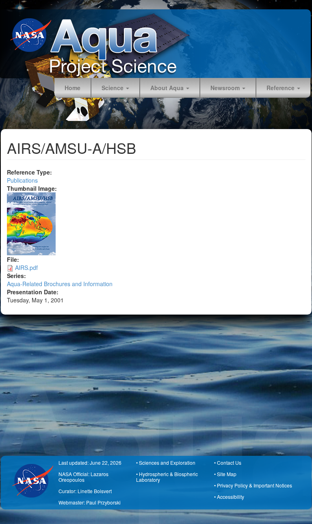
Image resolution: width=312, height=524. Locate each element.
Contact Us (229, 462)
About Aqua (167, 88)
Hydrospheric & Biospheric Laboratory (167, 476)
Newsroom (225, 88)
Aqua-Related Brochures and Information (60, 284)
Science (113, 88)
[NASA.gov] (33, 35)
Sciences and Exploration (167, 462)
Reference (281, 88)
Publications (22, 180)
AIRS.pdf (26, 267)
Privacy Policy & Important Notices (254, 485)
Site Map (226, 473)
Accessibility (230, 496)
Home (72, 88)
